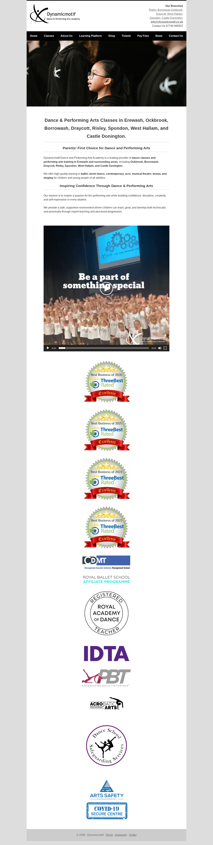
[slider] (104, 348)
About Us (67, 35)
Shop (111, 35)
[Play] (48, 348)
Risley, (153, 9)
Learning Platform (90, 35)
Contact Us (176, 35)
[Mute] (159, 348)
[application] (106, 288)
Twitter (133, 835)
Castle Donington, (172, 17)
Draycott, (161, 13)
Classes (49, 35)
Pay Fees (143, 35)
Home (33, 35)
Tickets (126, 35)
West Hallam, (175, 13)
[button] (106, 288)
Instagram (121, 835)
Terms (109, 835)
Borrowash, (164, 9)
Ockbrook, (177, 9)
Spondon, (155, 17)
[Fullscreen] (165, 348)
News (158, 35)
